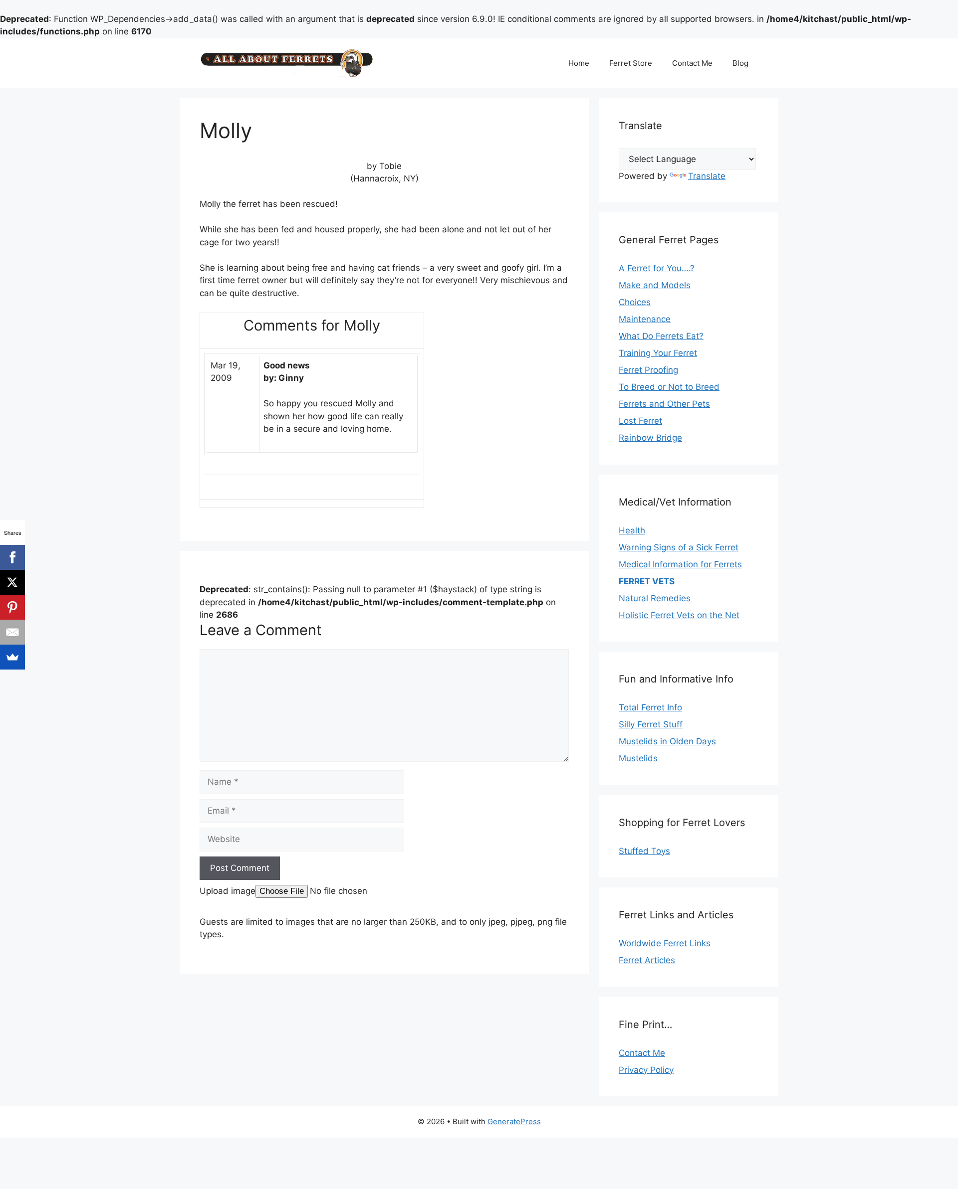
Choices (635, 302)
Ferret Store (630, 63)
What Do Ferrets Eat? (661, 336)
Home (578, 63)
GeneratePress (514, 1121)
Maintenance (645, 319)
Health (632, 530)
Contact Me (692, 63)
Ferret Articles (647, 960)
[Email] (12, 632)
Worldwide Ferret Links (665, 943)
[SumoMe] (12, 657)
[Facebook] (12, 557)
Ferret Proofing (648, 370)
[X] (12, 582)
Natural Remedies (655, 598)
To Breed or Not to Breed (669, 387)
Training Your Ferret (658, 353)
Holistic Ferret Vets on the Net (679, 615)
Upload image (227, 891)
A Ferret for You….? (657, 268)
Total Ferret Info (650, 707)
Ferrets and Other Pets (664, 404)
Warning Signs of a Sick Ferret (678, 547)
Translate (706, 176)
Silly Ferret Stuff (651, 724)
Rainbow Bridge (650, 438)
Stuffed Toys (644, 851)
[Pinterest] (12, 607)
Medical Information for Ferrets (680, 564)
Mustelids (638, 758)
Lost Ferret (640, 421)
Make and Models (655, 285)
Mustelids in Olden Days (667, 741)
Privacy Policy (646, 1070)
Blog (740, 63)
